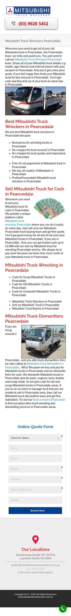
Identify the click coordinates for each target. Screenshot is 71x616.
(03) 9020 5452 (33, 23)
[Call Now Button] (63, 609)
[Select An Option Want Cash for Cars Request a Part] (35, 437)
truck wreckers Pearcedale (49, 399)
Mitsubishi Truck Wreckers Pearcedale (38, 59)
